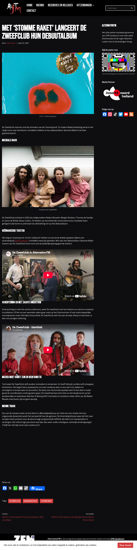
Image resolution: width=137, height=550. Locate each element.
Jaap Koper (10, 43)
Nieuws (40, 5)
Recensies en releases (60, 5)
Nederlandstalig (30, 501)
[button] (93, 5)
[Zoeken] (132, 8)
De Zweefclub (14, 501)
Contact (31, 11)
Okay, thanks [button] (125, 545)
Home (30, 5)
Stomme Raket (46, 501)
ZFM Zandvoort (22, 240)
